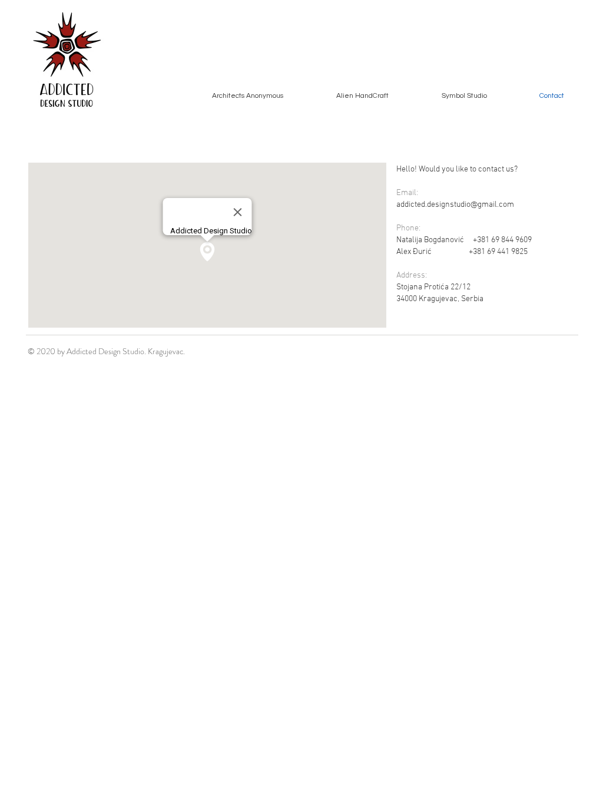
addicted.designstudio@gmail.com (455, 205)
